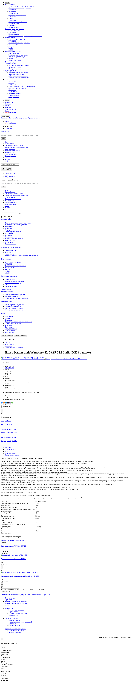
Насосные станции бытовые (18, 22)
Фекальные (12, 11)
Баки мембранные (11, 64)
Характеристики (10, 449)
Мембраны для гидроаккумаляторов (20, 69)
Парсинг (7, 159)
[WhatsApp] (12, 402)
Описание (8, 447)
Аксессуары (12, 32)
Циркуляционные (14, 27)
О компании (9, 102)
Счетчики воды (14, 53)
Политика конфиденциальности (20, 594)
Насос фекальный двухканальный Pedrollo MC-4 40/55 (20, 576)
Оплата (7, 105)
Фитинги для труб (15, 60)
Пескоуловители (10, 62)
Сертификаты (13, 612)
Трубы (11, 58)
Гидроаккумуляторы (15, 67)
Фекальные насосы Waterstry (14, 347)
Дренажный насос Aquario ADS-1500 (13, 559)
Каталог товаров (10, 598)
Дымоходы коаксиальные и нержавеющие (22, 86)
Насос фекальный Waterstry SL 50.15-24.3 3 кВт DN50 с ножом (23, 589)
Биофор (11, 48)
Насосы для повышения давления (20, 8)
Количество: (5, 408)
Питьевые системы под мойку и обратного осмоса (25, 36)
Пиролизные (13, 91)
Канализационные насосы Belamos (16, 147)
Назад (7, 2)
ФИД (6, 161)
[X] (8, 402)
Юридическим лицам (12, 455)
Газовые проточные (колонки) (18, 72)
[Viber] (10, 402)
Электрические (14, 97)
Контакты (8, 104)
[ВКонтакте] (2, 402)
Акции (7, 605)
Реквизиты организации (17, 610)
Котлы (7, 79)
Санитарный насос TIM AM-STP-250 (14, 546)
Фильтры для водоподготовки (14, 29)
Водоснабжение (10, 4)
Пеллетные (12, 90)
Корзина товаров (14, 620)
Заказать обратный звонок (9, 180)
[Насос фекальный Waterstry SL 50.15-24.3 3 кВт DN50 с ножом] (22, 357)
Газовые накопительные (16, 74)
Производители (14, 615)
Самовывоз (12, 624)
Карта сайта (46, 594)
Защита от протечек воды (17, 57)
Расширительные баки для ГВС (19, 65)
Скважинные (13, 25)
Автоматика (13, 16)
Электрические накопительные (19, 77)
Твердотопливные (14, 93)
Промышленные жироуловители (19, 43)
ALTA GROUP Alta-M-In (17, 39)
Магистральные (14, 34)
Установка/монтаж (15, 632)
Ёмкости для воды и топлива (18, 55)
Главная (7, 342)
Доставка (8, 107)
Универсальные (14, 95)
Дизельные (12, 84)
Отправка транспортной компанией (20, 622)
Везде (6, 142)
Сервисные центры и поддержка (15, 629)
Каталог (6, 218)
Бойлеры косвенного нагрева (18, 76)
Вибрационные (14, 13)
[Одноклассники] (4, 402)
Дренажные (12, 18)
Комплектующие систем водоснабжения (22, 6)
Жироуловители (10, 37)
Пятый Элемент (14, 44)
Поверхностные (14, 23)
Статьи (7, 111)
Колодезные (12, 20)
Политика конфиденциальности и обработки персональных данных (16, 602)
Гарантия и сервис (11, 109)
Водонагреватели (10, 70)
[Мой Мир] (6, 402)
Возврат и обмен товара (16, 630)
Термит (11, 50)
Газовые (11, 83)
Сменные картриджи (15, 30)
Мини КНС (6, 591)
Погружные (12, 9)
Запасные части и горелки (17, 88)
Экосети (11, 46)
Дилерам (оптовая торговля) (18, 613)
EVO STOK (12, 41)
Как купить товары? (11, 618)
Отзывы (8, 451)
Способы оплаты (10, 453)
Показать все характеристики (14, 399)
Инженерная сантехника (13, 51)
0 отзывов (7, 364)
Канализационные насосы (17, 15)
